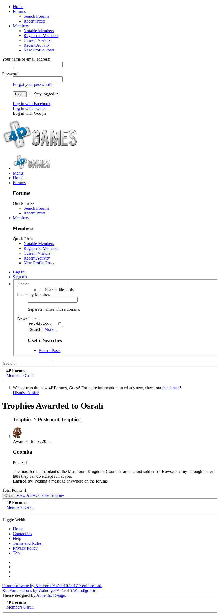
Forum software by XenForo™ (52, 585)
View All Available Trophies (40, 495)
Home (18, 6)
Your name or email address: (26, 59)
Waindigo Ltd (84, 590)
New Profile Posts (39, 50)
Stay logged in (45, 94)
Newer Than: (28, 318)
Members (21, 26)
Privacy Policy (25, 548)
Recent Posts (34, 21)
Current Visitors (37, 40)
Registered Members (41, 35)
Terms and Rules (27, 543)
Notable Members (39, 30)
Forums (19, 11)
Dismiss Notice (26, 392)
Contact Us (22, 533)
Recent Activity (37, 45)
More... (50, 329)
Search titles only (59, 289)
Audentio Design (50, 595)
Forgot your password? (32, 84)
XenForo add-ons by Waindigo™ (30, 590)
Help (17, 538)
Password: (11, 74)
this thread (171, 388)
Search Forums (36, 16)
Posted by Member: (33, 294)
